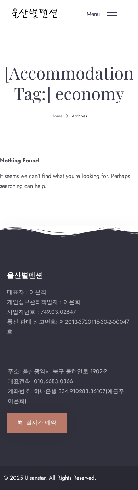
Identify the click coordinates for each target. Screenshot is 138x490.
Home (56, 116)
